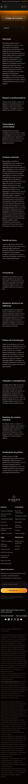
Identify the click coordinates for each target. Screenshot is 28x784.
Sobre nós (3, 522)
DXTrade (17, 546)
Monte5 (17, 549)
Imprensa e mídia (5, 560)
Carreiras (17, 530)
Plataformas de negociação (19, 542)
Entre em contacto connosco (6, 515)
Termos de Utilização (7, 511)
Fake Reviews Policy (6, 563)
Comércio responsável (18, 526)
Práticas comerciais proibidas (6, 529)
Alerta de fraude (5, 549)
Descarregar (18, 522)
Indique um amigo (20, 533)
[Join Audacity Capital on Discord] (6, 619)
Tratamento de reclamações (5, 556)
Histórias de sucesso (21, 516)
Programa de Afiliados (7, 519)
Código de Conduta (6, 533)
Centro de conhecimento (19, 512)
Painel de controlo (20, 519)
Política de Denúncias (7, 552)
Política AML (4, 525)
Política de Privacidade (4, 545)
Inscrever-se (13, 590)
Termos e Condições (6, 541)
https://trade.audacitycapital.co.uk (10, 681)
